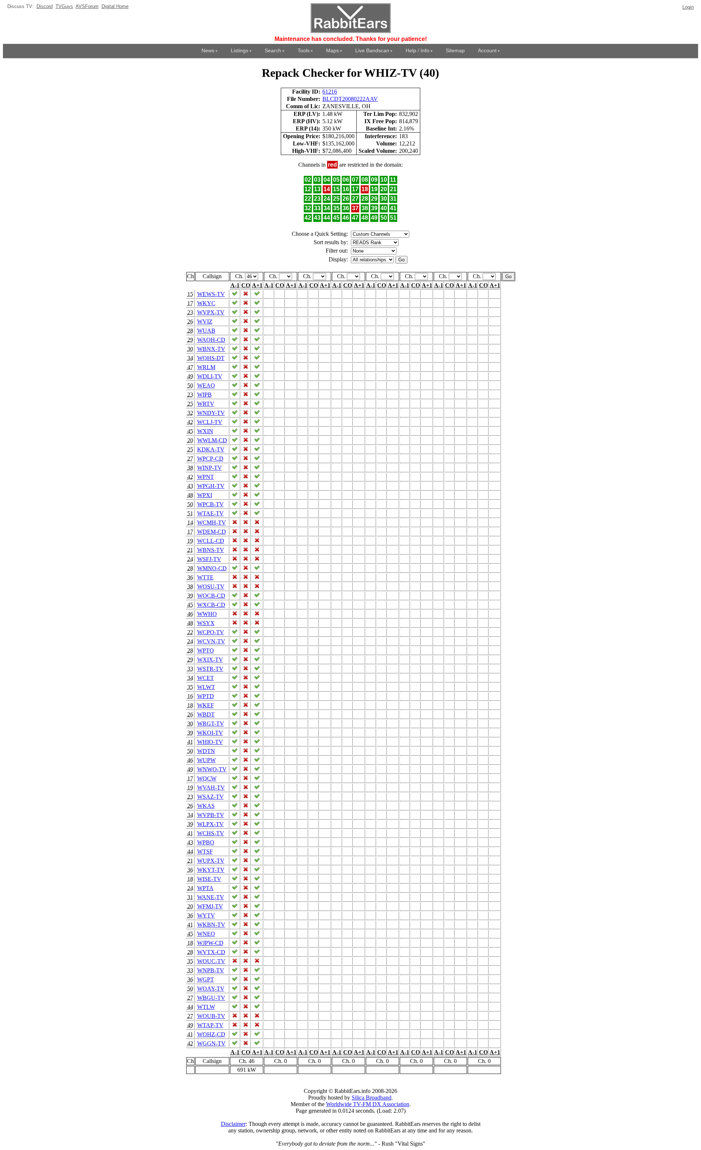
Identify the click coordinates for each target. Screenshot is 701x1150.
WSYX (206, 623)
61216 (329, 91)
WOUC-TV (211, 961)
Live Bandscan (372, 50)
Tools (304, 50)
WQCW (207, 778)
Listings (239, 50)
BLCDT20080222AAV (350, 99)
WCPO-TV (210, 632)
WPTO (205, 650)
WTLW (206, 1007)
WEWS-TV (211, 294)
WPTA (205, 888)
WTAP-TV (210, 1025)
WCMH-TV (211, 522)
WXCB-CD (211, 605)
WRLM (206, 367)
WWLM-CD (212, 440)
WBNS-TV (210, 550)
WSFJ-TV (209, 559)
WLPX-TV (210, 824)
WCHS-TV (210, 833)
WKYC (206, 303)
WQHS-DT (211, 358)
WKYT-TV (211, 870)
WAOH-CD (211, 340)
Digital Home (115, 6)
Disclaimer (233, 1124)
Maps (332, 50)
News (208, 50)
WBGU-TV (211, 998)
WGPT (205, 979)
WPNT (205, 477)
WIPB (204, 394)
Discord (45, 6)
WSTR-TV (210, 669)
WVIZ (204, 321)
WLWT (206, 687)
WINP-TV (209, 468)
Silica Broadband (371, 1097)
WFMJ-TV (210, 906)
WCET (205, 678)
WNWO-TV (212, 769)
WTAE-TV (210, 513)
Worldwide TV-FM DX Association (367, 1104)
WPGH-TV (211, 486)
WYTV (206, 915)
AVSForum (87, 6)
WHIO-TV (210, 742)
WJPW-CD (210, 943)
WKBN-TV (211, 925)
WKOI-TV (210, 733)
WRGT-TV (210, 723)
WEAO (206, 385)
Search (273, 50)
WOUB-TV (211, 1016)
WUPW (206, 760)
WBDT (206, 714)
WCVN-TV (211, 641)
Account (487, 50)
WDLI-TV (209, 376)
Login (688, 7)
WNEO (206, 934)
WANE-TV (210, 897)
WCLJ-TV (209, 422)
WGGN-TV (211, 1043)
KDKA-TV (211, 449)
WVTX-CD (211, 952)
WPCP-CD (210, 458)
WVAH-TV (211, 787)
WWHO (207, 614)
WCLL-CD (210, 541)
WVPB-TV (210, 815)
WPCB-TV (210, 504)
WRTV (205, 404)
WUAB (206, 331)
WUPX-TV (211, 861)
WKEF (205, 705)
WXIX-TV (210, 660)
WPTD (205, 696)
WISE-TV (209, 879)
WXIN (205, 431)
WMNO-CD (212, 568)
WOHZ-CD (211, 1034)
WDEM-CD (211, 532)
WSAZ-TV (210, 797)
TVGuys (64, 6)
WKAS (206, 806)
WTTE (205, 577)
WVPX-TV (211, 312)
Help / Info (417, 50)
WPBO (205, 842)
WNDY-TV (211, 413)
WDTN (206, 751)
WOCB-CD (211, 596)
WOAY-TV (211, 989)
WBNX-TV (211, 349)
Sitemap (455, 50)
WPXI (204, 495)
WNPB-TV (210, 970)
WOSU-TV (211, 586)
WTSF (205, 851)
